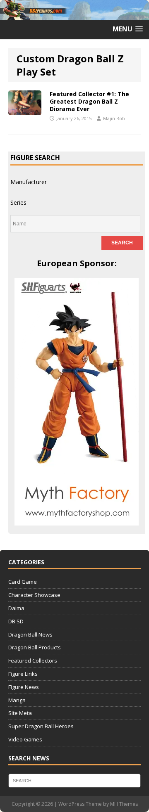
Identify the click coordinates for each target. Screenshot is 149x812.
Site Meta (20, 713)
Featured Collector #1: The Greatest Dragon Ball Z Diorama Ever (89, 101)
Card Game (22, 581)
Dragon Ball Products (34, 647)
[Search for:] (74, 780)
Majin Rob (114, 118)
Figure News (23, 687)
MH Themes (124, 803)
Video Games (25, 739)
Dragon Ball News (30, 634)
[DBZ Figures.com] (74, 15)
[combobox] (28, 182)
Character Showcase (34, 595)
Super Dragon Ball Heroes (41, 726)
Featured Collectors (32, 660)
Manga (17, 700)
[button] (127, 29)
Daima (16, 608)
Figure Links (23, 673)
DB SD (16, 621)
